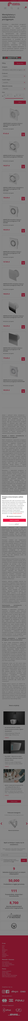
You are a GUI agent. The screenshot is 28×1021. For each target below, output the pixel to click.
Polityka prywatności (17, 513)
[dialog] (14, 510)
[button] (14, 516)
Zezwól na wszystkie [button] (14, 520)
